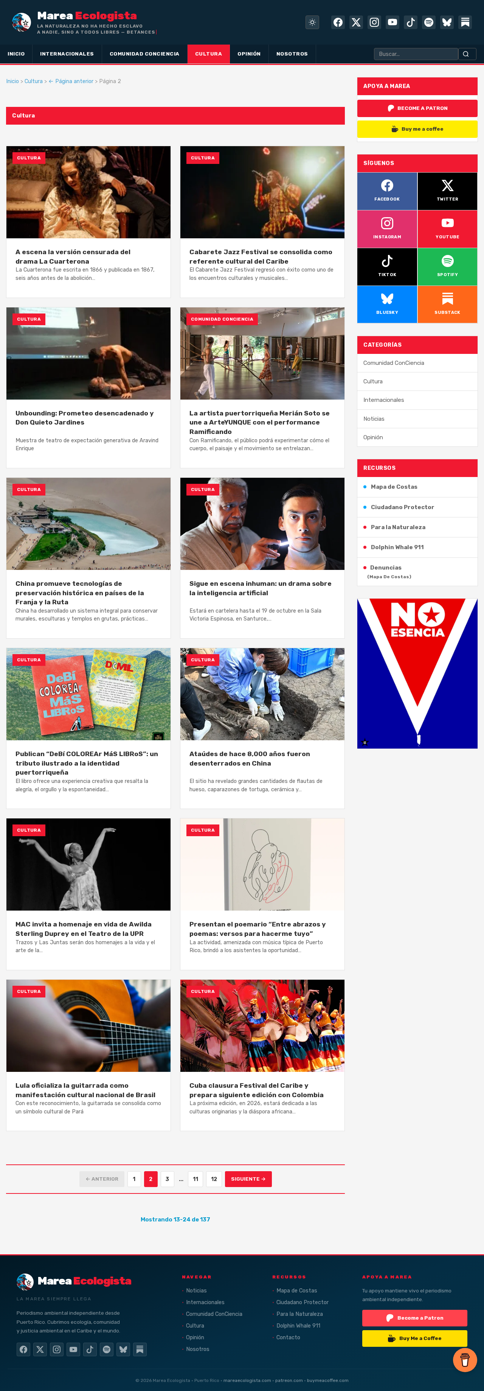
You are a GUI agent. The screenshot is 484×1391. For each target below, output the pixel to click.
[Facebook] (338, 22)
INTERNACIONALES (67, 54)
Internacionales (383, 400)
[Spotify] (429, 22)
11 (195, 1179)
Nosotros (197, 1349)
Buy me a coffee (423, 129)
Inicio (12, 81)
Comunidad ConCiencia (393, 363)
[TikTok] (410, 22)
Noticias (374, 418)
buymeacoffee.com (328, 1380)
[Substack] (465, 22)
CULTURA (208, 54)
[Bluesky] (447, 22)
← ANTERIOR (101, 1179)
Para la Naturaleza (398, 527)
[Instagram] (374, 22)
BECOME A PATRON (422, 108)
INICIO (16, 54)
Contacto (288, 1337)
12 (214, 1179)
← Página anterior (70, 81)
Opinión (373, 437)
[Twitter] (356, 22)
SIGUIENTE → (248, 1179)
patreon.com (289, 1380)
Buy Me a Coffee (420, 1338)
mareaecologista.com (247, 1380)
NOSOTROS (292, 54)
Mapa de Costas (394, 486)
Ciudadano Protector (402, 507)
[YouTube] (392, 22)
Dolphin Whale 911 (397, 547)
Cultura (34, 81)
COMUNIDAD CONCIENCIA (145, 54)
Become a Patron (420, 1318)
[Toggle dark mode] (312, 22)
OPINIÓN (249, 54)
